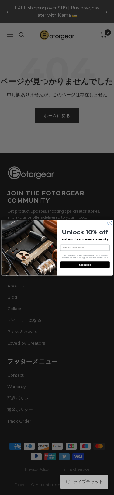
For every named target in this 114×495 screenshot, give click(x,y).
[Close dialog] (109, 223)
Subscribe (85, 264)
